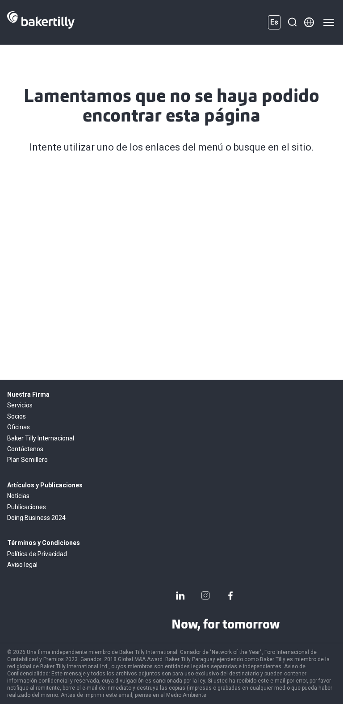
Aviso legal (22, 564)
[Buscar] (292, 22)
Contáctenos (25, 449)
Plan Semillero (27, 459)
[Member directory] (309, 22)
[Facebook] (230, 595)
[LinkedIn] (180, 595)
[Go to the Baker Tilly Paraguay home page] (41, 22)
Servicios (20, 405)
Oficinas (18, 427)
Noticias (18, 495)
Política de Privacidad (37, 553)
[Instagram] (205, 595)
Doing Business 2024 (36, 517)
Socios (16, 416)
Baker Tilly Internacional (40, 438)
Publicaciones (26, 507)
